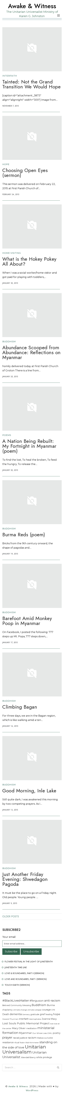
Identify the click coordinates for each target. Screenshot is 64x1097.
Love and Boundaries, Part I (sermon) (26, 979)
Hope (5, 164)
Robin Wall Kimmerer (29, 1043)
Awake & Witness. (18, 1086)
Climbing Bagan (19, 707)
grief (42, 1014)
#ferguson (37, 1000)
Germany (26, 1015)
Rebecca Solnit (45, 1038)
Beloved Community (12, 1005)
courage (46, 1009)
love (51, 1024)
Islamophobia (35, 1019)
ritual (16, 1042)
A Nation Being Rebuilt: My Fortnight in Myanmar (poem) (29, 447)
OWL (49, 1033)
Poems (6, 435)
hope (56, 1014)
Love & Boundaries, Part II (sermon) (24, 973)
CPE (53, 1010)
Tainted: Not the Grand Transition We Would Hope (31, 84)
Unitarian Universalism (24, 1049)
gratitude (34, 1014)
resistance (8, 1042)
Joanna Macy (49, 1019)
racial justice (20, 1037)
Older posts (10, 916)
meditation (31, 1028)
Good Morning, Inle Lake (29, 791)
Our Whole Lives (39, 1033)
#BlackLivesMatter (15, 1000)
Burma (51, 1005)
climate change (20, 1010)
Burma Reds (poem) (23, 535)
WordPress (32, 1090)
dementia (16, 1014)
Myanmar (25, 1032)
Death (5, 1014)
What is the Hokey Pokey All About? (29, 262)
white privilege (44, 1057)
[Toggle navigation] (58, 15)
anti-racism (52, 1000)
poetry (56, 1033)
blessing (27, 1005)
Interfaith (9, 75)
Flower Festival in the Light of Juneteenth (29, 961)
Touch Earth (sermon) (17, 984)
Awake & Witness (32, 6)
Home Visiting (11, 253)
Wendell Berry (28, 1057)
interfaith (24, 1019)
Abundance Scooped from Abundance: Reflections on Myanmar (31, 353)
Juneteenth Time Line (16, 967)
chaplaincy (7, 1010)
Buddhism (9, 341)
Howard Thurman (10, 1019)
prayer (7, 1037)
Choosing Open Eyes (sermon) (25, 173)
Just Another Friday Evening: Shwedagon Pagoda (25, 880)
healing (49, 1014)
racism (32, 1037)
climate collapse (34, 1010)
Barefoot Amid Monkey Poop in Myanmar (27, 621)
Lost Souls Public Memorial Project (26, 1023)
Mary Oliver (19, 1028)
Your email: (9, 936)
